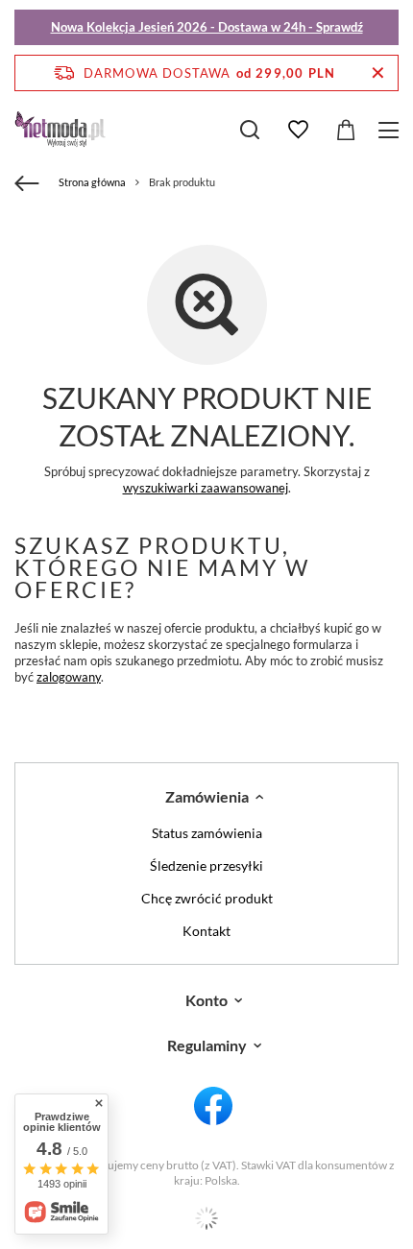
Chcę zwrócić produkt (207, 898)
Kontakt (206, 931)
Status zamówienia (207, 833)
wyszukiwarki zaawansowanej (205, 487)
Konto (206, 1000)
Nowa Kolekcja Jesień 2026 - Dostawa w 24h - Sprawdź (207, 27)
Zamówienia (207, 796)
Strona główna (92, 182)
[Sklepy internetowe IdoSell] (206, 1218)
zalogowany (68, 677)
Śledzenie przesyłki (206, 866)
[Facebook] (214, 1107)
